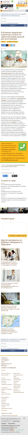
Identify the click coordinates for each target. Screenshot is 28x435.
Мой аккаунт (4, 410)
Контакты (3, 400)
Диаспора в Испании (6, 379)
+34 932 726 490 (14, 415)
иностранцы (9, 165)
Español (26, 1)
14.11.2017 (3, 247)
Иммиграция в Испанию (6, 408)
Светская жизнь (5, 375)
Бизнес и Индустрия (5, 373)
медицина (22, 165)
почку (22, 81)
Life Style (3, 378)
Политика (3, 381)
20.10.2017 (3, 314)
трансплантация (16, 165)
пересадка (6, 166)
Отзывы (3, 406)
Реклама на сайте (5, 405)
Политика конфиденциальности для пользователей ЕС (10, 425)
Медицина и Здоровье (8, 10)
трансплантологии (6, 73)
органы (11, 166)
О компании (21, 1)
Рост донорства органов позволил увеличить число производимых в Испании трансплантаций (13, 186)
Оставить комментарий (17, 236)
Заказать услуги (22, 7)
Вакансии (3, 402)
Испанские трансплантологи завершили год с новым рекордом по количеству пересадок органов (14, 199)
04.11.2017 (3, 291)
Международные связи (18, 392)
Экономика (16, 381)
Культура (15, 389)
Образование (16, 387)
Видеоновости (16, 373)
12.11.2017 (3, 268)
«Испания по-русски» (8, 149)
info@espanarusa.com (11, 160)
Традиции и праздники (6, 384)
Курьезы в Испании (5, 394)
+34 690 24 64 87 (6, 1)
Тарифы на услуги (5, 403)
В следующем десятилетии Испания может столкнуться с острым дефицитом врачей (9, 263)
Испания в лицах (17, 379)
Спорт (2, 390)
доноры (15, 166)
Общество (3, 392)
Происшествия (16, 390)
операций (23, 134)
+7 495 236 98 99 (6, 158)
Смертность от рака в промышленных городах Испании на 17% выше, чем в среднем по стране (9, 331)
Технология (4, 382)
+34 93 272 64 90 (6, 2)
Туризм (15, 382)
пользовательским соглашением (12, 23)
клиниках (13, 122)
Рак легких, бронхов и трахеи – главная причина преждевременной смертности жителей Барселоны (10, 285)
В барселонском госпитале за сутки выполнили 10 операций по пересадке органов (12, 193)
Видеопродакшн (5, 397)
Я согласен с (10, 23)
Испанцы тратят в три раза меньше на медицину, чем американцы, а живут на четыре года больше (10, 308)
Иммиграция (16, 378)
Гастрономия (4, 387)
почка (2, 166)
